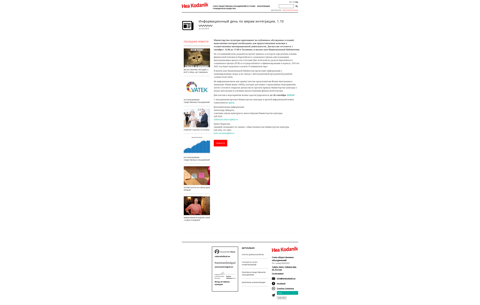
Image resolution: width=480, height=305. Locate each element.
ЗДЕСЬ (290, 95)
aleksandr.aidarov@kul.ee (226, 119)
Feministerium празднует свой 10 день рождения (197, 218)
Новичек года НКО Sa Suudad (196, 130)
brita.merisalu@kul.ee (224, 133)
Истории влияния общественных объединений (197, 101)
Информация (263, 6)
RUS (296, 2)
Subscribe (282, 298)
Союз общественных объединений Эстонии (234, 6)
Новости (220, 143)
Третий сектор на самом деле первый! (197, 188)
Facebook (281, 283)
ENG (290, 2)
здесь (231, 102)
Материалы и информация (253, 282)
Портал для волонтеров (253, 254)
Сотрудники (278, 273)
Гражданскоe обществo (224, 8)
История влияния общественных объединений (197, 158)
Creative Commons (285, 288)
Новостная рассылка (290, 10)
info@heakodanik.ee (286, 278)
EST (294, 2)
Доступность (276, 10)
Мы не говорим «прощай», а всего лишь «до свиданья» (196, 71)
